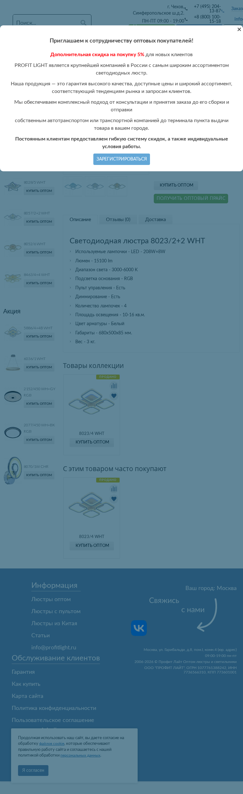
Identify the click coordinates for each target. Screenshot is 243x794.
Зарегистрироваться (122, 159)
